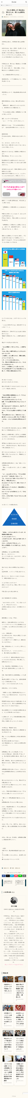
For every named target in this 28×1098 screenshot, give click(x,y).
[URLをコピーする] (24, 876)
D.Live (14, 2)
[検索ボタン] (26, 2)
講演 (13, 868)
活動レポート (6, 16)
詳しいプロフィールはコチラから (14, 964)
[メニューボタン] (1, 2)
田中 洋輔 (14, 906)
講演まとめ (17, 868)
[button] (4, 876)
